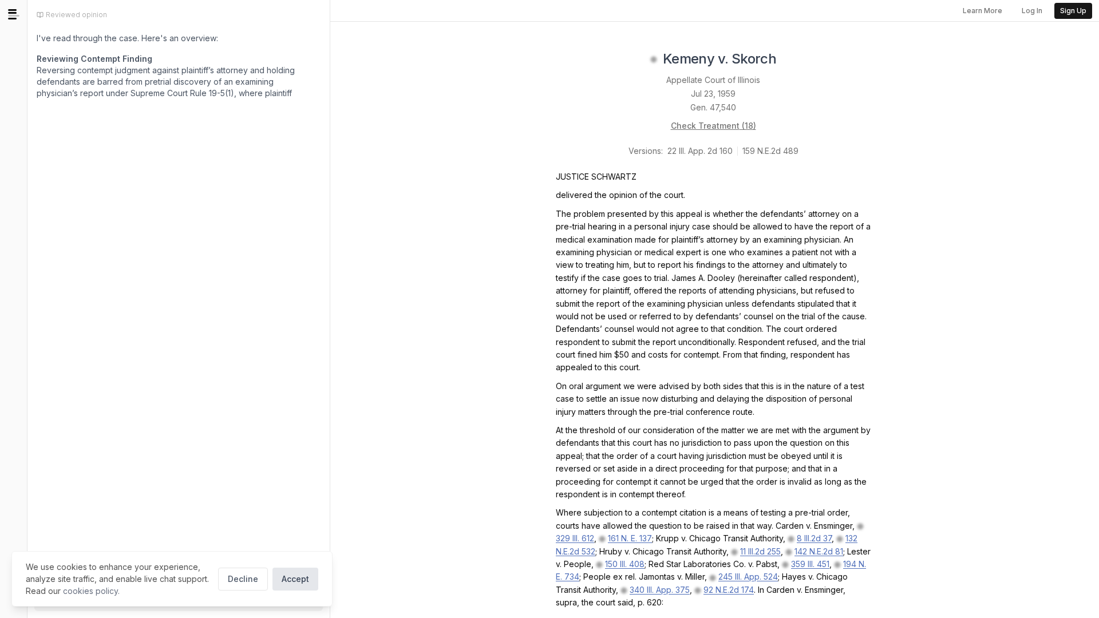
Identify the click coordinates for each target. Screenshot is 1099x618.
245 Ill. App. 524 (748, 576)
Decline (243, 579)
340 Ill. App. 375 (660, 590)
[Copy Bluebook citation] (788, 59)
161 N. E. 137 (630, 538)
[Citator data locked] (653, 59)
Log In (1032, 10)
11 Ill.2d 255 (760, 551)
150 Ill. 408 (625, 564)
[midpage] (13, 14)
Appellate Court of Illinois (713, 80)
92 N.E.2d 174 (728, 590)
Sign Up (1073, 10)
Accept (295, 579)
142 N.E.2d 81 (818, 551)
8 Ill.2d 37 (814, 538)
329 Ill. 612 (575, 538)
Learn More (982, 10)
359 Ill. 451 (810, 564)
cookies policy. (91, 591)
